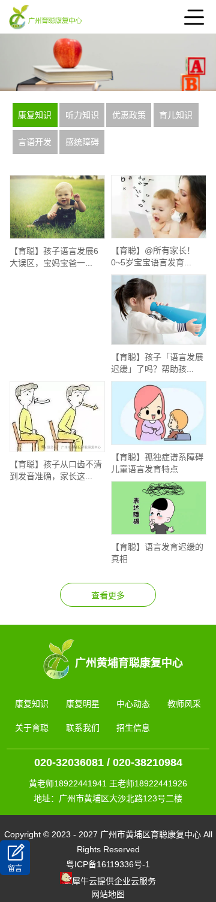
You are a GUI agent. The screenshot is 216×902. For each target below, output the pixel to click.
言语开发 (35, 142)
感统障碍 (82, 142)
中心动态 (133, 704)
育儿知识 (176, 115)
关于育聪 (32, 728)
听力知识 (82, 115)
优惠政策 (129, 115)
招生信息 (133, 728)
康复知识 (35, 115)
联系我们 (83, 728)
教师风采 (184, 704)
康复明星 (83, 704)
